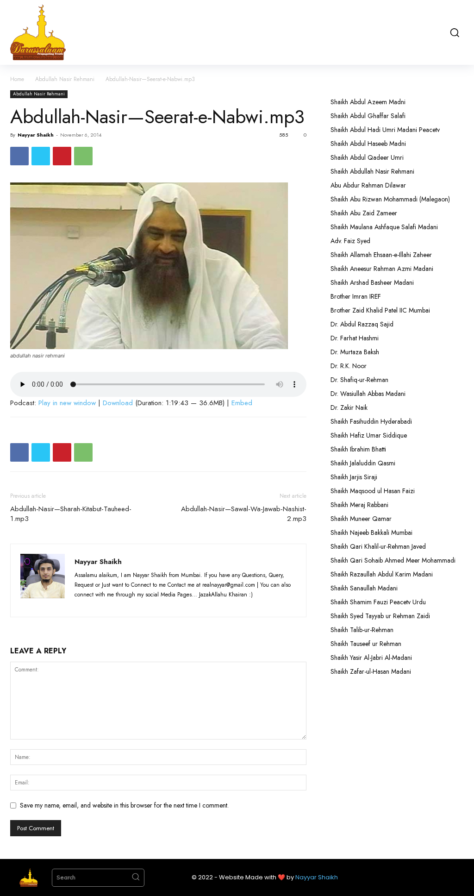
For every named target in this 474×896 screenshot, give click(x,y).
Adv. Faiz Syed (350, 240)
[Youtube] (150, 604)
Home (17, 79)
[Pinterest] (62, 156)
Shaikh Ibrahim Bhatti (358, 449)
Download (118, 403)
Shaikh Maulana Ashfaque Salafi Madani (384, 227)
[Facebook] (19, 156)
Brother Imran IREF (356, 296)
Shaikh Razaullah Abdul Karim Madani (382, 574)
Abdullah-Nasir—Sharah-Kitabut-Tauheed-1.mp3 (70, 514)
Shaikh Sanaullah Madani (364, 588)
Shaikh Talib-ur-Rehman (362, 629)
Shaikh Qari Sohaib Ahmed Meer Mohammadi (393, 560)
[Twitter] (40, 156)
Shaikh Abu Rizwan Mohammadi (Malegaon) (390, 199)
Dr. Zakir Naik (349, 407)
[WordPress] (134, 604)
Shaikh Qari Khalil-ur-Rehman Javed (378, 546)
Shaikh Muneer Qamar (361, 518)
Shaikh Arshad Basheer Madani (372, 282)
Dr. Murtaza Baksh (355, 352)
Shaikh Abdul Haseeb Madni (368, 143)
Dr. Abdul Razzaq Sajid (362, 324)
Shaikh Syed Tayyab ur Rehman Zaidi (380, 615)
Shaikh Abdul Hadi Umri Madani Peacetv (385, 129)
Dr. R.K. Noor (349, 365)
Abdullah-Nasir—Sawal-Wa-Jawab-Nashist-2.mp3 (243, 514)
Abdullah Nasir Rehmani (64, 79)
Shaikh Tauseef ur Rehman (366, 643)
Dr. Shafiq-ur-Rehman (359, 379)
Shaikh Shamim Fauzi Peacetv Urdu (378, 602)
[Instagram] (100, 604)
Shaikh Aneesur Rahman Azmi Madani (382, 268)
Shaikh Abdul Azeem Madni (368, 102)
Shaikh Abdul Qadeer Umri (367, 157)
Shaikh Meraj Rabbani (359, 504)
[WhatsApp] (83, 156)
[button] (454, 32)
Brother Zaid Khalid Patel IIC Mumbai (380, 310)
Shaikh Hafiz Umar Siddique (369, 435)
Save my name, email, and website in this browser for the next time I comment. (124, 805)
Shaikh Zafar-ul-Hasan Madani (371, 671)
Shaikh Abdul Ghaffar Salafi (368, 115)
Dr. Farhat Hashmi (355, 338)
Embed (241, 403)
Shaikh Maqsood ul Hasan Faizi (373, 490)
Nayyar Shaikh (36, 134)
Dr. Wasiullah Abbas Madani (368, 393)
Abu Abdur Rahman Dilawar (368, 185)
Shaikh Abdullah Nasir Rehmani (372, 171)
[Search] (135, 878)
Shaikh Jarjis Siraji (354, 477)
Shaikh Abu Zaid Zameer (364, 213)
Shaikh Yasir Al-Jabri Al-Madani (371, 657)
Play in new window (67, 403)
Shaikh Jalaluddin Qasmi (363, 463)
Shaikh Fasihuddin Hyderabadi (371, 421)
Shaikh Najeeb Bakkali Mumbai (372, 532)
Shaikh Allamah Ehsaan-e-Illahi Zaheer (381, 254)
